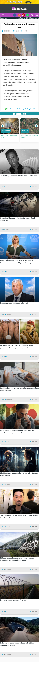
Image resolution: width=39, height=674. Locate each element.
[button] (2, 125)
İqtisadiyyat (9, 399)
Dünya (8, 356)
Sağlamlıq (9, 441)
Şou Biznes (8, 187)
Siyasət (8, 272)
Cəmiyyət (8, 314)
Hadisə (7, 229)
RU (32, 15)
